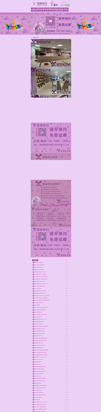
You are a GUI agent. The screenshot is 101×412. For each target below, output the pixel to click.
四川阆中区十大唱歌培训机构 (40, 406)
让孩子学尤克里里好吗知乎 (39, 286)
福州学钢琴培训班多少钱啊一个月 (40, 283)
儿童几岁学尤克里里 (38, 324)
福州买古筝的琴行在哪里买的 (40, 378)
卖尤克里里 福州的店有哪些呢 (40, 394)
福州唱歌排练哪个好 (38, 361)
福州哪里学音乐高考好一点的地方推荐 (41, 295)
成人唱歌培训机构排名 (38, 302)
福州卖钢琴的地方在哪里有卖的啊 (40, 279)
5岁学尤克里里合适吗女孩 (39, 328)
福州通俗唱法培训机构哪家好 (40, 371)
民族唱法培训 (46, 8)
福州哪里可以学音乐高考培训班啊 (40, 276)
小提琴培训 (53, 10)
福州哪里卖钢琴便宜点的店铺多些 (40, 354)
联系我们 (63, 13)
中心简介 (40, 13)
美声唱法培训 (53, 8)
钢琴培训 (34, 10)
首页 (34, 13)
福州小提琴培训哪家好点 (39, 373)
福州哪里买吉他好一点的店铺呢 (40, 274)
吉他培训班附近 (37, 305)
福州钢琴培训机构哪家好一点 (40, 293)
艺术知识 (35, 260)
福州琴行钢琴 (37, 399)
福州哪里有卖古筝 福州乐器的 (40, 340)
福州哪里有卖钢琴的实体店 (39, 331)
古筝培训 (46, 10)
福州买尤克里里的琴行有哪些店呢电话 (41, 300)
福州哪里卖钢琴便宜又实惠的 (40, 290)
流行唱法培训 (40, 8)
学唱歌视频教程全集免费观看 (40, 366)
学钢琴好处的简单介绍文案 (39, 281)
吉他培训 (40, 10)
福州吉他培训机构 (37, 364)
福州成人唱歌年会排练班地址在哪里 (41, 350)
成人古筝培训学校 (37, 288)
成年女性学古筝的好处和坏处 (40, 387)
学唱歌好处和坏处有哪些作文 (40, 345)
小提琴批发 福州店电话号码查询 (40, 314)
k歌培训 (34, 8)
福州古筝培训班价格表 (38, 335)
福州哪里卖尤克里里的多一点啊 (40, 319)
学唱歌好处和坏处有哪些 (39, 269)
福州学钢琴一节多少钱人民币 (40, 357)
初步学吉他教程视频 (38, 347)
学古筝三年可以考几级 (38, 359)
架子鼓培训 (59, 8)
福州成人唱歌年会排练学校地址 (40, 352)
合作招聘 (57, 13)
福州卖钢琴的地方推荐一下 (39, 321)
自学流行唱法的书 (37, 376)
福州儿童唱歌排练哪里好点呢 (40, 404)
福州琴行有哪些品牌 (38, 312)
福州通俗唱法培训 (37, 383)
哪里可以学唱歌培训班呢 (39, 368)
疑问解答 (51, 13)
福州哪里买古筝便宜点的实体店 (40, 385)
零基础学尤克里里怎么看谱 (39, 333)
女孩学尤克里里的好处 (38, 267)
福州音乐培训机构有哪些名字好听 (40, 338)
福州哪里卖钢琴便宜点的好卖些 (40, 409)
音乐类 (45, 13)
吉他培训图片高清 (37, 316)
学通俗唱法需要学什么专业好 (40, 271)
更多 (66, 260)
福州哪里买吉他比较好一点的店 (40, 402)
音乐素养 (65, 8)
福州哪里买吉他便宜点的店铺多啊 (40, 326)
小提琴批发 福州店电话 (38, 392)
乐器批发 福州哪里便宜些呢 (39, 380)
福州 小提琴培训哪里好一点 (39, 264)
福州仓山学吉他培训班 (38, 262)
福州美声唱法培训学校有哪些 (40, 309)
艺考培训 (65, 10)
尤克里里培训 (59, 10)
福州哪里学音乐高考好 (38, 342)
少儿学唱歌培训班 (37, 390)
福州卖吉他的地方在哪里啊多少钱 (40, 307)
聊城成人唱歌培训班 (38, 397)
